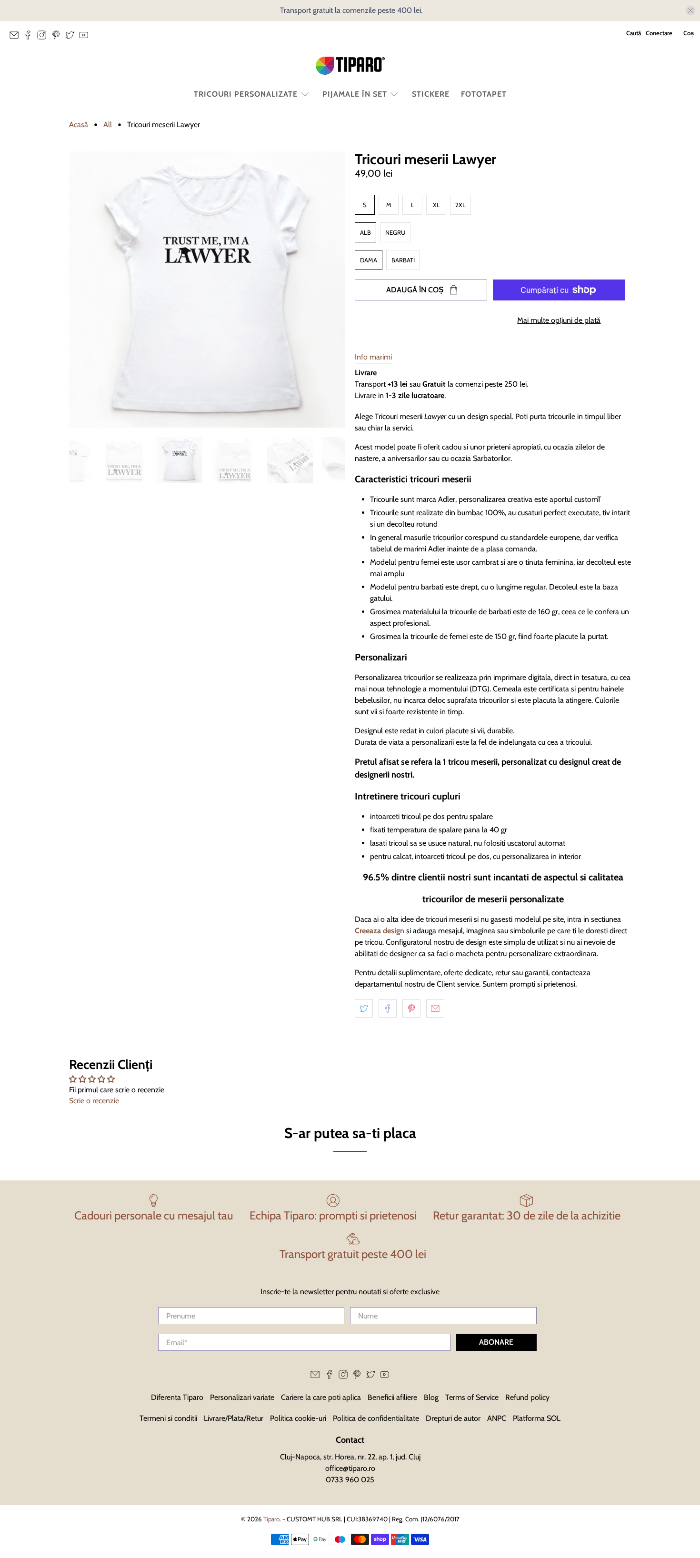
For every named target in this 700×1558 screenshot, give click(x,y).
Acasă (78, 125)
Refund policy (527, 1397)
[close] (690, 10)
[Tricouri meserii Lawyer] (207, 289)
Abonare (496, 1342)
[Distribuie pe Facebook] (388, 1008)
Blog (431, 1397)
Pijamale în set (354, 94)
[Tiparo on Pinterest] (58, 37)
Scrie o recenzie (94, 1100)
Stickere (431, 94)
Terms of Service (472, 1397)
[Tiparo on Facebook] (30, 37)
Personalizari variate (242, 1397)
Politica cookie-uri (298, 1418)
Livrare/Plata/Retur (233, 1418)
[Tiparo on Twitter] (72, 37)
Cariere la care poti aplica (321, 1397)
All (107, 125)
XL (436, 205)
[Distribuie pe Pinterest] (411, 1008)
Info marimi (373, 356)
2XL (460, 205)
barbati (403, 260)
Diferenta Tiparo (177, 1397)
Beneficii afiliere (392, 1397)
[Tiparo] (350, 65)
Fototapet (484, 94)
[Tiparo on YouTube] (86, 37)
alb (365, 232)
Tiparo (271, 1519)
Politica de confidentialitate (376, 1418)
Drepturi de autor (453, 1418)
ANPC (496, 1418)
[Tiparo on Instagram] (44, 37)
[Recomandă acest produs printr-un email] (435, 1008)
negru (395, 232)
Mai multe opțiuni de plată (558, 320)
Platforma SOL (536, 1418)
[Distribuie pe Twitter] (364, 1008)
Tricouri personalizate (246, 94)
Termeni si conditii (168, 1418)
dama (368, 260)
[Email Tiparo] (16, 37)
